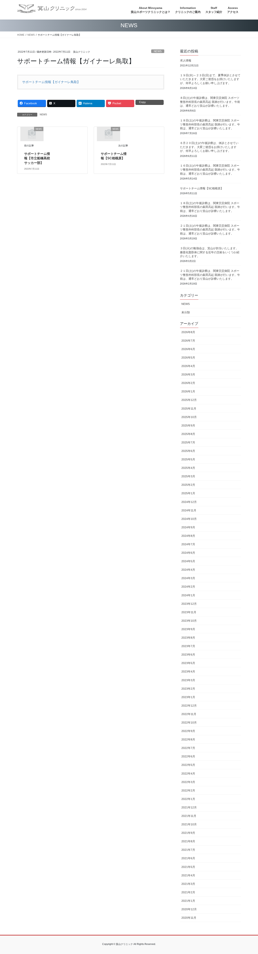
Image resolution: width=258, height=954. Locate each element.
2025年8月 (188, 434)
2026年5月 (188, 357)
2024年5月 (188, 561)
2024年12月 (189, 502)
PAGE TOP (248, 921)
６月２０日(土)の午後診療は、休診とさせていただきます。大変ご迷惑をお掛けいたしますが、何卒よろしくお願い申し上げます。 (209, 146)
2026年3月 (188, 374)
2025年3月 (188, 476)
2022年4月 (188, 773)
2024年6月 (188, 552)
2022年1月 (188, 799)
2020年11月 (188, 917)
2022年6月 (188, 756)
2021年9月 (188, 832)
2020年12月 (189, 909)
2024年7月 (188, 544)
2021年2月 (188, 892)
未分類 (185, 312)
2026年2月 (188, 383)
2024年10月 (189, 518)
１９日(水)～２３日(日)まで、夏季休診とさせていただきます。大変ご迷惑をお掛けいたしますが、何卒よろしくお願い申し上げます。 (210, 79)
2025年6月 (188, 450)
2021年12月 (189, 807)
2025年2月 (188, 484)
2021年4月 (188, 875)
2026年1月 (188, 391)
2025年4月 (188, 467)
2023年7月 (188, 646)
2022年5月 (188, 764)
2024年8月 (188, 535)
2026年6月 (188, 349)
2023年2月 (188, 688)
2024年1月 (188, 595)
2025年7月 (188, 442)
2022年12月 (189, 705)
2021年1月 (188, 900)
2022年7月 (188, 748)
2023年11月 (188, 612)
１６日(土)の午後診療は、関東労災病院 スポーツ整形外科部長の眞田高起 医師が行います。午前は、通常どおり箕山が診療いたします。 (210, 169)
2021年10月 (189, 824)
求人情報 (185, 60)
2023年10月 (189, 620)
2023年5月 (188, 663)
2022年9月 (188, 731)
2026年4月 (188, 366)
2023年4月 (188, 671)
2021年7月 (188, 849)
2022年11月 (188, 714)
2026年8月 (188, 332)
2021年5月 (188, 867)
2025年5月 (188, 459)
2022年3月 (188, 782)
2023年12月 (189, 603)
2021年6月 (188, 858)
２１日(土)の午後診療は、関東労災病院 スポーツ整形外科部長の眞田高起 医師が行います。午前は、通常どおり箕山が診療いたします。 (210, 229)
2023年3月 (188, 680)
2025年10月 (189, 417)
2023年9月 (188, 629)
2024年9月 (188, 527)
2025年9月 (188, 425)
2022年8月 (188, 739)
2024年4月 (188, 569)
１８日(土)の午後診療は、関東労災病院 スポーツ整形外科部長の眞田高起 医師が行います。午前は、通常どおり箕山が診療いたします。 (210, 124)
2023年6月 (188, 654)
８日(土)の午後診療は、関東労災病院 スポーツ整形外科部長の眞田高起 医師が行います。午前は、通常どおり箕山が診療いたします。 (210, 101)
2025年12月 (189, 399)
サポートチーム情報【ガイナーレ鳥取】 (51, 82)
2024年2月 (188, 586)
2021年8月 (188, 841)
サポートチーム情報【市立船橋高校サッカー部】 (37, 158)
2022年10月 (189, 722)
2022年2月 (188, 790)
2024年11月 (188, 510)
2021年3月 (188, 883)
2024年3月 (188, 578)
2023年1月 (188, 697)
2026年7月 (188, 340)
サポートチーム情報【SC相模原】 (201, 188)
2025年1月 (188, 493)
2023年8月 (188, 637)
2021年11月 (188, 815)
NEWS (158, 51)
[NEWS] (31, 134)
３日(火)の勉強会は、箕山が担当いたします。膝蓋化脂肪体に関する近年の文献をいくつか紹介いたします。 (209, 252)
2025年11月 (188, 408)
